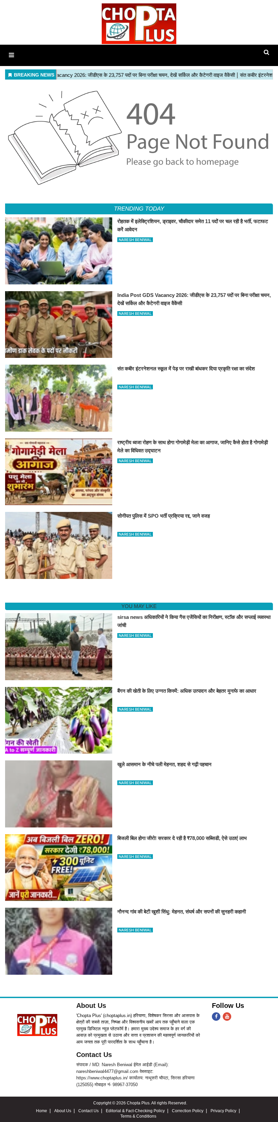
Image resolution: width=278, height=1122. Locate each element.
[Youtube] (227, 1016)
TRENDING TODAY (139, 209)
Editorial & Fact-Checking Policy (135, 1110)
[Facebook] (216, 1016)
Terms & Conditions (138, 1116)
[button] (11, 55)
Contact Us (94, 1054)
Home (41, 1110)
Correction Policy (187, 1110)
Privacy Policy (223, 1110)
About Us (91, 1005)
